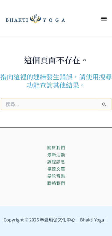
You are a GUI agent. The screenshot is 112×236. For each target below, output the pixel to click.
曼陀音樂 (56, 176)
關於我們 (56, 147)
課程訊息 (56, 161)
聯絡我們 (56, 183)
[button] (103, 18)
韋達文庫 (56, 169)
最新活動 (56, 154)
